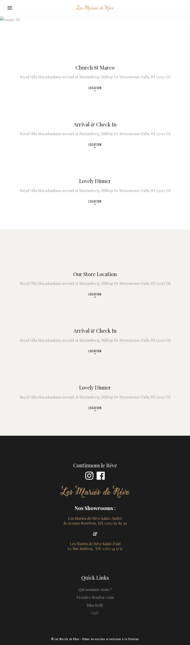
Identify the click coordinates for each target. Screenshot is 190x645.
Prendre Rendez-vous (95, 597)
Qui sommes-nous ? (95, 589)
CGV (95, 613)
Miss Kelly (95, 605)
